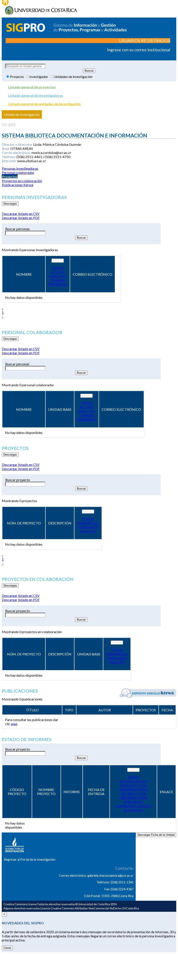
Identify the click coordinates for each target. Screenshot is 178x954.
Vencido (88, 531)
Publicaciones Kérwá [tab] (17, 185)
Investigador (39, 76)
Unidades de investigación (73, 76)
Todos (58, 268)
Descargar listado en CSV (21, 214)
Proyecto (17, 76)
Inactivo (57, 276)
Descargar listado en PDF (21, 218)
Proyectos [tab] (9, 177)
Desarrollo (88, 523)
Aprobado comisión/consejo (133, 804)
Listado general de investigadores (35, 95)
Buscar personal (17, 364)
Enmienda (133, 810)
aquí (14, 724)
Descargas (10, 203)
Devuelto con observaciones (133, 787)
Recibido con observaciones (133, 795)
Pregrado (57, 284)
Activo (57, 272)
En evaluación (133, 781)
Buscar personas (17, 229)
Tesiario (58, 280)
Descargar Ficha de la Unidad (156, 834)
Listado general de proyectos (32, 87)
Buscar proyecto (17, 480)
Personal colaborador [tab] (18, 172)
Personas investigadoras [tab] (20, 168)
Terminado (88, 527)
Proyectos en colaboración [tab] (22, 181)
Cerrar (7, 947)
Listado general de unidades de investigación (44, 104)
